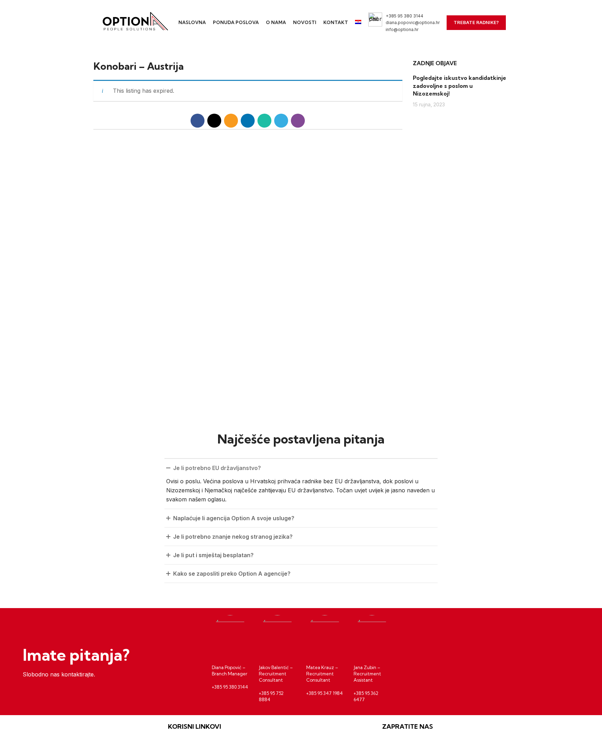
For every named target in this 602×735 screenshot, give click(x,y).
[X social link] (214, 121)
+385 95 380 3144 (404, 15)
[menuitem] (358, 23)
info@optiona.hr (402, 29)
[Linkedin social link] (248, 121)
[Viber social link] (298, 121)
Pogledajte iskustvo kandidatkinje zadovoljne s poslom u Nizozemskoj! (459, 85)
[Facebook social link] (197, 121)
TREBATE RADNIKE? (476, 22)
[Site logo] (134, 21)
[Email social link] (231, 121)
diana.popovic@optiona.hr (413, 22)
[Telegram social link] (281, 121)
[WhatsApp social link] (264, 121)
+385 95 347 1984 (324, 693)
